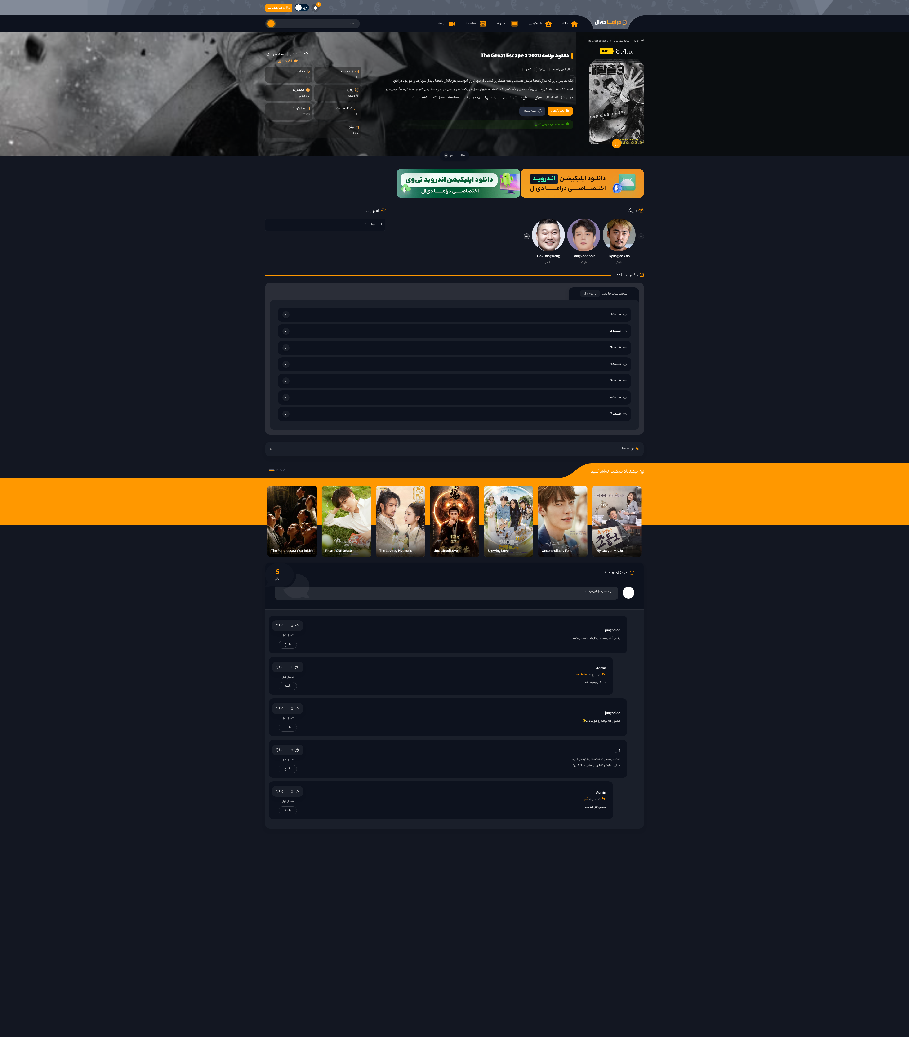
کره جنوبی (304, 96)
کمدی (529, 69)
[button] (527, 236)
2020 (306, 114)
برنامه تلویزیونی (621, 41)
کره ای (355, 133)
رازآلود (542, 69)
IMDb (606, 51)
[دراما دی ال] (611, 22)
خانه (636, 41)
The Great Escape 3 (597, 41)
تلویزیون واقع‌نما (561, 69)
